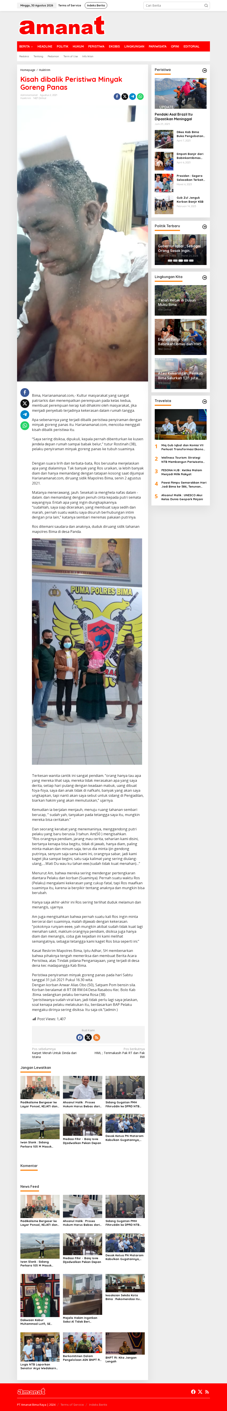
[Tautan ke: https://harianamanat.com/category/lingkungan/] (204, 277)
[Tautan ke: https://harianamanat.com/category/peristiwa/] (204, 70)
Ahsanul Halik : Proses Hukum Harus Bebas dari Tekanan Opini (81, 1104)
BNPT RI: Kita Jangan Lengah (121, 1359)
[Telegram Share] (132, 96)
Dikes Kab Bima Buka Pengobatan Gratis (190, 134)
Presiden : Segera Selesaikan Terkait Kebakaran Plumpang (190, 178)
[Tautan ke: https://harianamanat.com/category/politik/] (204, 226)
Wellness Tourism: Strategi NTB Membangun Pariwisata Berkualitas (182, 459)
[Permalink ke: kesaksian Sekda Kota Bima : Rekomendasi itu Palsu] (125, 1283)
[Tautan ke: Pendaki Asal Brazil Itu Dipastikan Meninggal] (181, 93)
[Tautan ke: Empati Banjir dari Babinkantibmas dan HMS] (164, 161)
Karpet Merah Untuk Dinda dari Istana (54, 1053)
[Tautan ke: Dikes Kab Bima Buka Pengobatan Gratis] (164, 139)
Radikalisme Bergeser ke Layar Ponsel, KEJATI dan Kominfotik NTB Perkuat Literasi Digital (38, 1104)
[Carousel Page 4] (186, 260)
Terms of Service (72, 1404)
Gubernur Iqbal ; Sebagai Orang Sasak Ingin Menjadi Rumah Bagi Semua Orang (179, 248)
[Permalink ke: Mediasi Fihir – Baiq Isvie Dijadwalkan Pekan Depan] (82, 1124)
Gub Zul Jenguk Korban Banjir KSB (190, 199)
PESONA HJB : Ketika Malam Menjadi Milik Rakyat (181, 472)
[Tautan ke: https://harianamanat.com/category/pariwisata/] (204, 401)
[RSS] (96, 1037)
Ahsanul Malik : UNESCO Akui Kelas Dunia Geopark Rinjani (182, 497)
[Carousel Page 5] (191, 260)
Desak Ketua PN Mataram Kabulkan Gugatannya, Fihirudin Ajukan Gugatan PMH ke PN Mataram (124, 1138)
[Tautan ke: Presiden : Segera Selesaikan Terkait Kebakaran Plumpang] (164, 183)
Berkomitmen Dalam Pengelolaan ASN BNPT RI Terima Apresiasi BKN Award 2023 (82, 1358)
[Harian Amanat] (61, 26)
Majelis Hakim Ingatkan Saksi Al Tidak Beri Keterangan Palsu (80, 1319)
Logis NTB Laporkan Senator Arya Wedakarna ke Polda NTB (39, 1366)
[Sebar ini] (117, 96)
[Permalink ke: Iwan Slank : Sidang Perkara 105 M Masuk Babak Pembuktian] (40, 1126)
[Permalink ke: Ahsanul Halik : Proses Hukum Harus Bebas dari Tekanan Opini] (82, 1087)
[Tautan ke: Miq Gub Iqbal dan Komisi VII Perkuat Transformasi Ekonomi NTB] (181, 424)
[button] (206, 5)
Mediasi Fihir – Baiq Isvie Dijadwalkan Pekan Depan (82, 1141)
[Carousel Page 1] (170, 260)
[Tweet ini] (124, 96)
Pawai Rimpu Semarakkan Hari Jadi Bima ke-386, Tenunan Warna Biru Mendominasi (183, 484)
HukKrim (25, 98)
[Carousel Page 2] (175, 260)
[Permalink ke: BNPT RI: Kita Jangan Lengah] (125, 1343)
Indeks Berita (98, 1404)
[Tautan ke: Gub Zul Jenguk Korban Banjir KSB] (164, 204)
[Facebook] (79, 1037)
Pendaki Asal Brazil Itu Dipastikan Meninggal (174, 116)
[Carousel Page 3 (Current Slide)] (180, 260)
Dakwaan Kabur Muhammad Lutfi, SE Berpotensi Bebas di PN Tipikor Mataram (37, 1322)
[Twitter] (88, 1037)
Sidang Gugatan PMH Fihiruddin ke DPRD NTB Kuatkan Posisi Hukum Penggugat (122, 1104)
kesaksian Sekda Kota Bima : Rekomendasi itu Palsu (123, 1297)
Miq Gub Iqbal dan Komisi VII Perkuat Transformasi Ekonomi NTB (184, 447)
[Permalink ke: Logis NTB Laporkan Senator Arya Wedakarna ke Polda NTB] (40, 1346)
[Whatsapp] (140, 96)
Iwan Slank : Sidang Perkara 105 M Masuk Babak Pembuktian (35, 1144)
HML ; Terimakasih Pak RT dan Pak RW (119, 1053)
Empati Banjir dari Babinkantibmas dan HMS (190, 156)
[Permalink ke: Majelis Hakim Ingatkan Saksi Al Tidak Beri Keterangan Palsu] (82, 1294)
